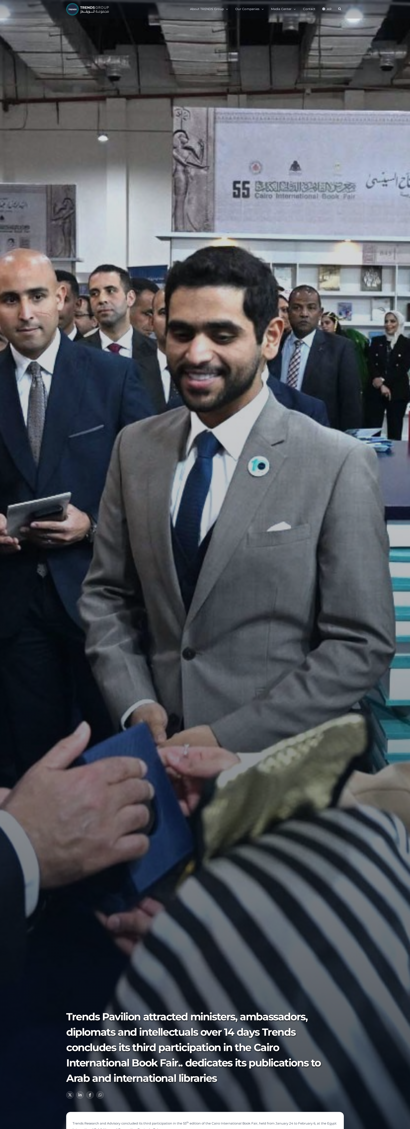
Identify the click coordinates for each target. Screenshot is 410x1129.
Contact (309, 9)
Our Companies (247, 9)
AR (329, 9)
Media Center (281, 9)
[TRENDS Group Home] (88, 9)
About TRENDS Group (207, 9)
